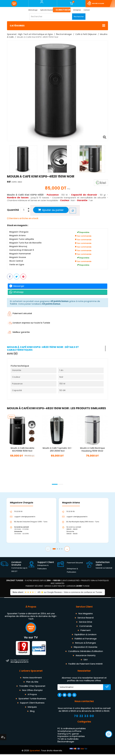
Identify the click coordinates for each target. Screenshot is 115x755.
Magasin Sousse (17, 257)
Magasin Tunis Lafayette (21, 239)
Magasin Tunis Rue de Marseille (25, 242)
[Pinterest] (23, 276)
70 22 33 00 (84, 716)
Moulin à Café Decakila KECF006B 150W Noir (22, 449)
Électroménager (66, 741)
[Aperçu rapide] (26, 428)
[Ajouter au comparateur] (73, 210)
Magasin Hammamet (20, 253)
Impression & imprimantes (71, 736)
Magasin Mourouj (18, 246)
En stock (22, 460)
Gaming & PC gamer (68, 733)
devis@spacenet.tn (19, 661)
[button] (55, 484)
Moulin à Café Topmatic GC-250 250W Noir (57, 449)
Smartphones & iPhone (69, 730)
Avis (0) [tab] (12, 353)
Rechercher (79, 16)
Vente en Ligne (16, 264)
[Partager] (10, 276)
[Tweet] (16, 276)
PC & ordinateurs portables (72, 728)
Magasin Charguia (18, 232)
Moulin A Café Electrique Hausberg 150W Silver (92, 449)
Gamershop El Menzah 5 (21, 250)
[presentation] (7, 480)
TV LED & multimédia (68, 738)
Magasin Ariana (17, 235)
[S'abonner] (107, 687)
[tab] (56, 348)
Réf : (9, 181)
